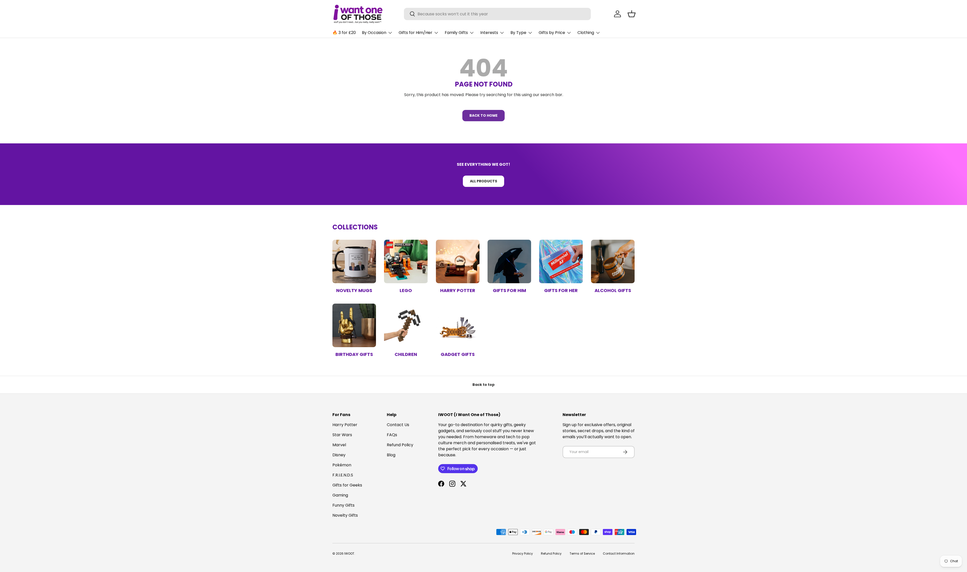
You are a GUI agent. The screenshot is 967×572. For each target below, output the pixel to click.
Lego (406, 290)
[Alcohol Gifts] (613, 261)
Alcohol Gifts (613, 290)
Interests (489, 32)
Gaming (340, 495)
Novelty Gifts (345, 515)
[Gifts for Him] (509, 261)
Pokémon (341, 465)
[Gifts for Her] (561, 261)
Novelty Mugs (354, 290)
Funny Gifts (343, 505)
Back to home (483, 115)
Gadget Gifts (458, 354)
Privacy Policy (522, 553)
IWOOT (349, 553)
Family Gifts (456, 32)
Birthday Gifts (354, 354)
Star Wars (342, 435)
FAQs (392, 435)
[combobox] (497, 14)
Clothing (585, 32)
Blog (391, 455)
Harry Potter (457, 290)
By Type (518, 32)
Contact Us (398, 425)
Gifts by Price (552, 32)
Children (406, 354)
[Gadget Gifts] (457, 325)
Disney (339, 455)
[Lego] (406, 261)
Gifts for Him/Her (415, 32)
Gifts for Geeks (347, 485)
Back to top (483, 384)
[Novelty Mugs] (354, 261)
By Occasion (374, 32)
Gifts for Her (561, 290)
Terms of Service (582, 553)
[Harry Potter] (457, 261)
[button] (631, 13)
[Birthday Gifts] (354, 325)
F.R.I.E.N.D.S (342, 475)
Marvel (339, 445)
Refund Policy (400, 445)
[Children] (406, 325)
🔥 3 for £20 (344, 32)
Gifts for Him (509, 290)
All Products (483, 181)
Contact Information (619, 553)
